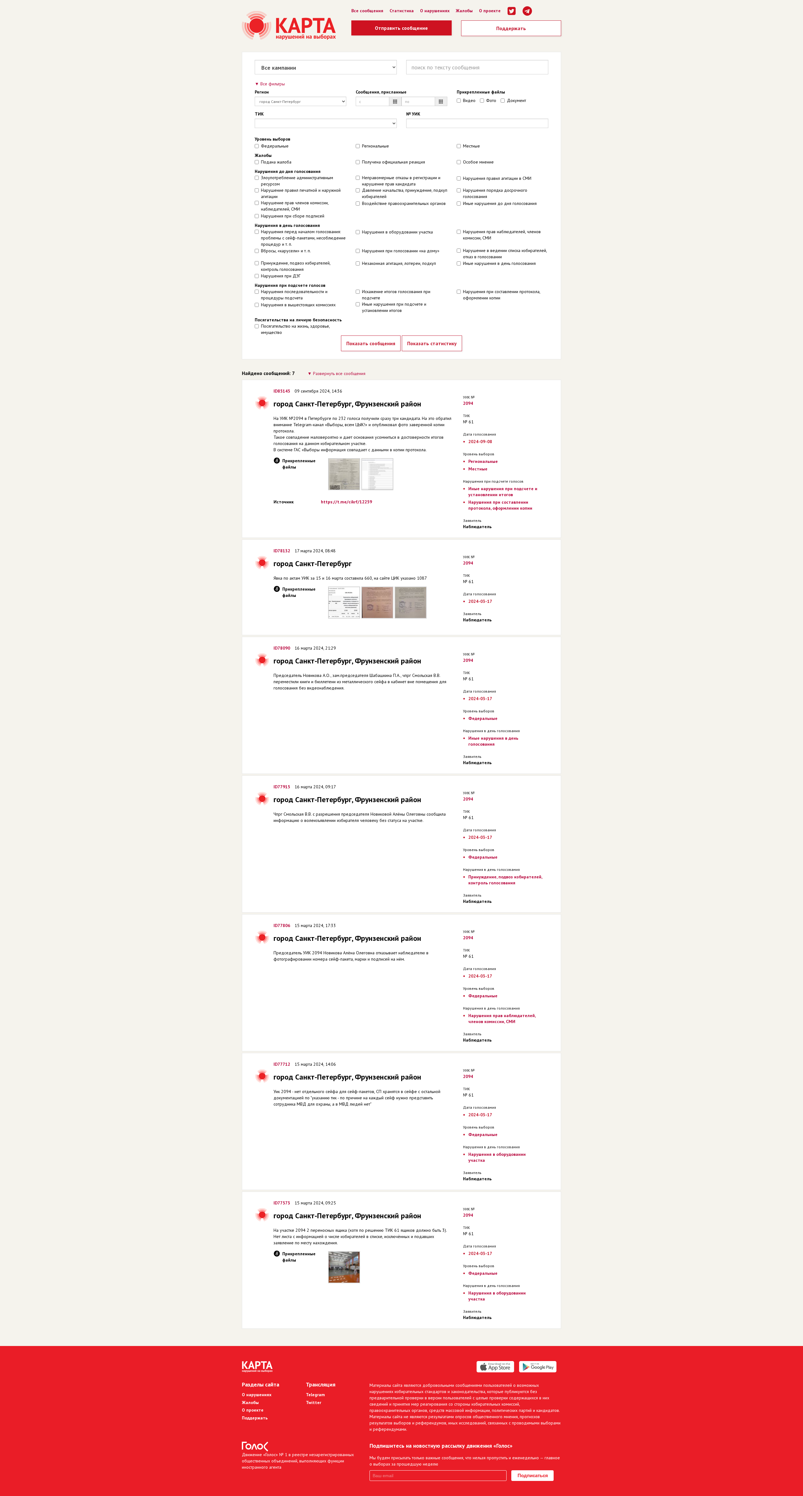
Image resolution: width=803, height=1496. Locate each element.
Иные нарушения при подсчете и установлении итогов (394, 307)
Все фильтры (272, 84)
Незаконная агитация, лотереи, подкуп (399, 263)
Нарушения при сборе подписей (292, 216)
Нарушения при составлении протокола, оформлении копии (501, 295)
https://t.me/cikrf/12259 (346, 502)
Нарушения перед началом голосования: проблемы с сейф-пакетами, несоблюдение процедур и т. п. (303, 238)
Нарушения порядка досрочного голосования (495, 193)
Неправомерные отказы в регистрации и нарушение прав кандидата (401, 181)
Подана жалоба (276, 162)
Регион (262, 92)
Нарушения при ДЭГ (280, 276)
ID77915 (282, 787)
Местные (471, 146)
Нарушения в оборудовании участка (397, 232)
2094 (468, 403)
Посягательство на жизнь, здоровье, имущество (295, 329)
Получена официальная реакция (393, 162)
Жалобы (464, 10)
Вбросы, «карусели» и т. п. (286, 251)
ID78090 (282, 648)
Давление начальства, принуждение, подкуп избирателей (404, 193)
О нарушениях (434, 10)
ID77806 (282, 925)
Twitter (313, 1402)
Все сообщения (367, 10)
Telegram (315, 1394)
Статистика (402, 10)
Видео (469, 100)
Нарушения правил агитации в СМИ (497, 178)
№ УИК (413, 114)
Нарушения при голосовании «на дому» (400, 251)
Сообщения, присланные (381, 92)
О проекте (490, 10)
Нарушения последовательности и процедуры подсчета (294, 295)
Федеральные (275, 146)
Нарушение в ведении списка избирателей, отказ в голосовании (505, 254)
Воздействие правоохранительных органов (404, 203)
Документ (516, 100)
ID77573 (282, 1203)
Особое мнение (478, 162)
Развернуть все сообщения (339, 373)
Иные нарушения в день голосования (499, 263)
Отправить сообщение (401, 28)
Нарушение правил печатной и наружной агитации (301, 193)
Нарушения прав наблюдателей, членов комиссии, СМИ (502, 235)
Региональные (375, 146)
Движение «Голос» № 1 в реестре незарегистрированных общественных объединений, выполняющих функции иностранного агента (298, 1461)
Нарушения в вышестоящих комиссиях (298, 305)
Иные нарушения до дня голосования (500, 203)
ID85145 (282, 391)
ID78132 (282, 551)
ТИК (259, 114)
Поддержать (511, 28)
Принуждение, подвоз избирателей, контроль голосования (295, 266)
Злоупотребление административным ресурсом (297, 181)
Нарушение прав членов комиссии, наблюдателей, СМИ (294, 206)
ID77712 (282, 1064)
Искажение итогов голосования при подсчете (396, 295)
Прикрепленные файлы (481, 92)
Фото (491, 100)
